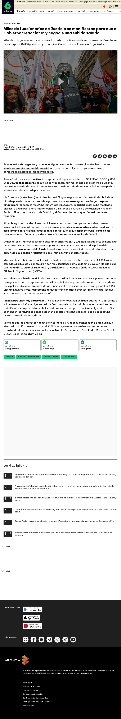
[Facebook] (33, 642)
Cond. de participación (33, 694)
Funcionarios (69, 356)
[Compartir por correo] (114, 157)
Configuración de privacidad (35, 698)
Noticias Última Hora (28, 356)
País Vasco (109, 11)
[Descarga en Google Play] (32, 611)
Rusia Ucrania (61, 2)
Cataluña (81, 11)
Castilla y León (36, 11)
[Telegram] (49, 642)
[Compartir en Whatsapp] (104, 157)
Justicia (9, 356)
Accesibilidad (29, 706)
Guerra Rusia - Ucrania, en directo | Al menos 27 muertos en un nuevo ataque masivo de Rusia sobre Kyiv (64, 521)
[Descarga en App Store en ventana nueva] (31, 620)
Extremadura (66, 11)
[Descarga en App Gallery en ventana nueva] (32, 628)
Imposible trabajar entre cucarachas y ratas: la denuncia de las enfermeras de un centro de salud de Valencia (63, 533)
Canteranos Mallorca (96, 2)
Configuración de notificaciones (37, 702)
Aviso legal (27, 683)
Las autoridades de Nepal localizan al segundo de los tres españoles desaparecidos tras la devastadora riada (66, 510)
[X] (94, 157)
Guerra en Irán (48, 2)
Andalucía (95, 11)
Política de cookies (31, 690)
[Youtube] (73, 642)
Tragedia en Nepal (33, 2)
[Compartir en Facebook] (99, 157)
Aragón (51, 11)
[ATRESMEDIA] (60, 660)
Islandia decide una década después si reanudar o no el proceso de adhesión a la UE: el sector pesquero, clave (65, 499)
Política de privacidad (32, 686)
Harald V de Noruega (77, 2)
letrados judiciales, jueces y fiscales (30, 171)
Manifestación (50, 356)
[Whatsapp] (41, 642)
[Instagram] (57, 642)
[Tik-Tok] (65, 642)
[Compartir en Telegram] (109, 157)
